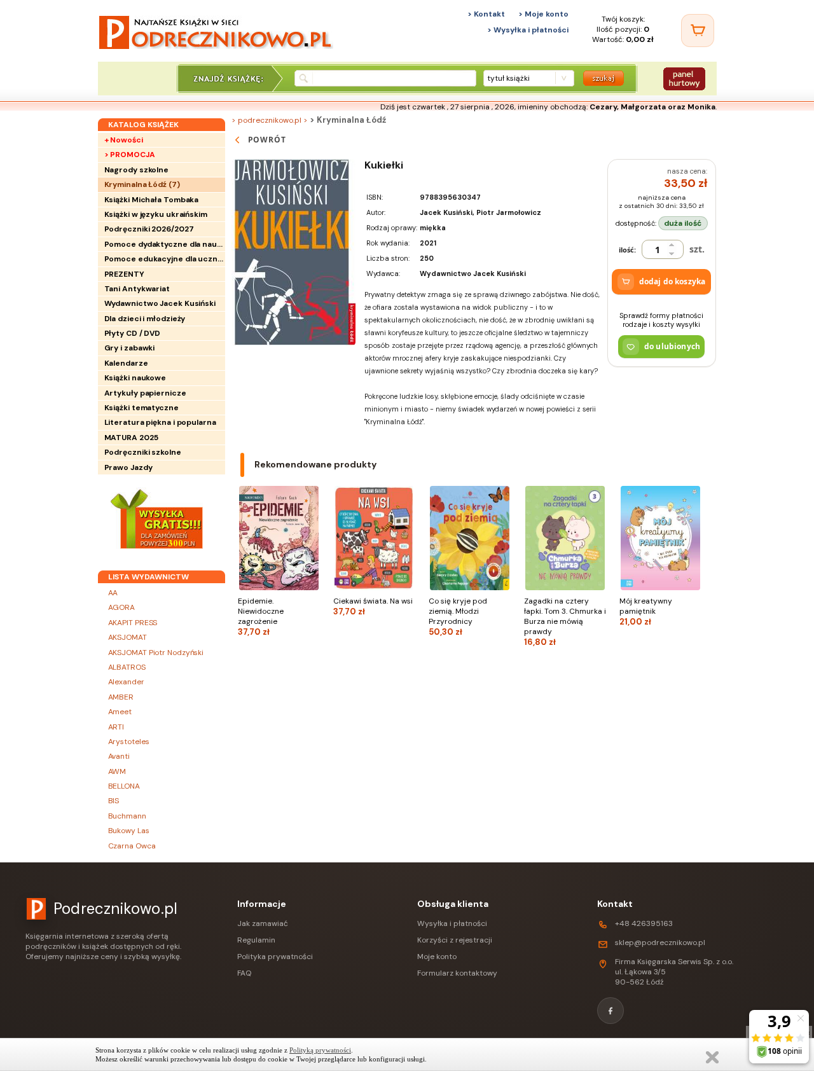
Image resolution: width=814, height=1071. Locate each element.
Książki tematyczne (141, 408)
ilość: (627, 249)
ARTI (116, 727)
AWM (117, 771)
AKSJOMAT (127, 637)
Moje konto (437, 956)
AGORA (121, 607)
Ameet (120, 712)
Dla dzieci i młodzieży (145, 319)
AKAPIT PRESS (133, 623)
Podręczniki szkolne (142, 452)
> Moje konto (543, 14)
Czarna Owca (132, 846)
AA (113, 593)
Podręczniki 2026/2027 (149, 229)
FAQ (244, 973)
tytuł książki (508, 78)
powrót (267, 139)
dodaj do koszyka (672, 281)
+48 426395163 (644, 923)
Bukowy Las (128, 831)
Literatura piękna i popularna (160, 422)
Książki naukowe (135, 378)
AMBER (121, 697)
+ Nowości (123, 140)
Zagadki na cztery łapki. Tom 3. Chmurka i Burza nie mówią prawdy (565, 621)
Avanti (119, 756)
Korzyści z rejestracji (454, 940)
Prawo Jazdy (128, 467)
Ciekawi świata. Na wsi (373, 606)
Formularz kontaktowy (457, 973)
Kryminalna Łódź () (142, 184)
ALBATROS (127, 667)
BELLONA (124, 786)
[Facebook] (610, 1010)
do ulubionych (672, 346)
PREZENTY (124, 274)
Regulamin (256, 940)
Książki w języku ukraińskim (155, 214)
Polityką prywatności (320, 1050)
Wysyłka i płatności (452, 923)
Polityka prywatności (275, 956)
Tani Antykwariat (137, 289)
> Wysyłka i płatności (528, 30)
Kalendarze (126, 363)
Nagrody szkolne (136, 170)
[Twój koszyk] (697, 30)
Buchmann (127, 816)
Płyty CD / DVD (132, 333)
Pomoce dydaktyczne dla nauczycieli (164, 244)
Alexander (126, 682)
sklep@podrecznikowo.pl (660, 942)
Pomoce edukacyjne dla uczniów (164, 259)
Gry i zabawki (129, 348)
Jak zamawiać (262, 923)
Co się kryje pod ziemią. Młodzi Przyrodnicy (458, 616)
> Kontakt (486, 14)
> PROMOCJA (129, 154)
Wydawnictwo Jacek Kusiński (160, 303)
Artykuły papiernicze (145, 393)
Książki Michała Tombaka (151, 200)
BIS (114, 801)
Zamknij (712, 1057)
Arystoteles (128, 741)
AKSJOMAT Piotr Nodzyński (156, 652)
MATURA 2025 (131, 437)
